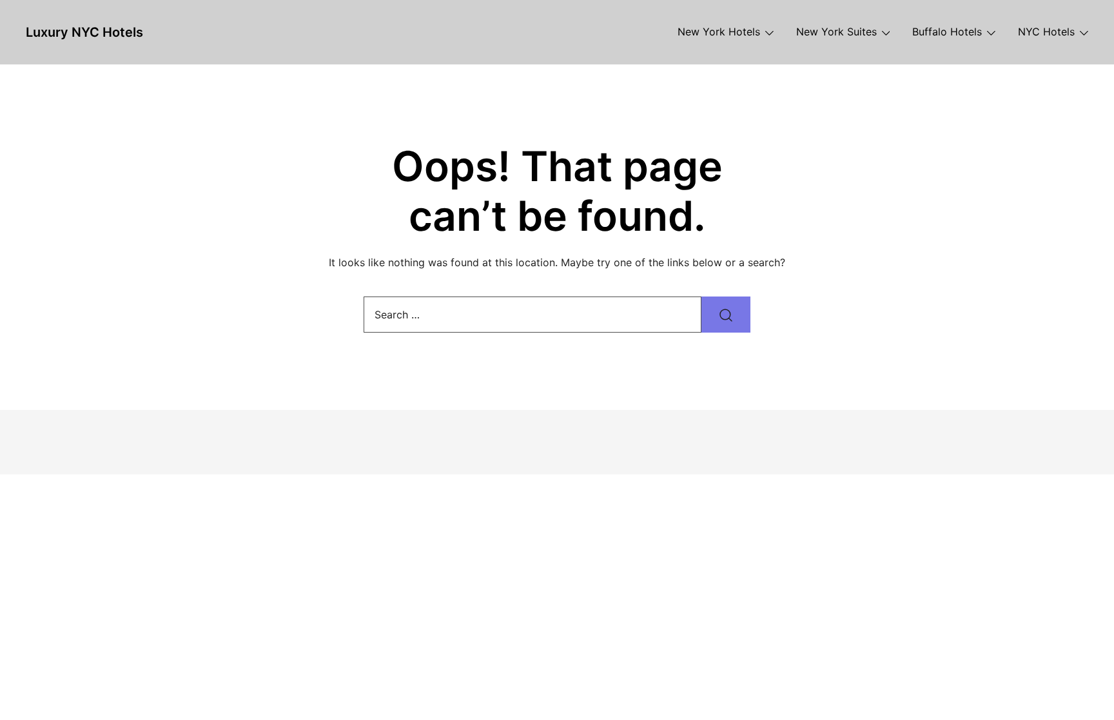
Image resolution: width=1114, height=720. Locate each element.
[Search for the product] (725, 315)
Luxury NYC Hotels (84, 32)
